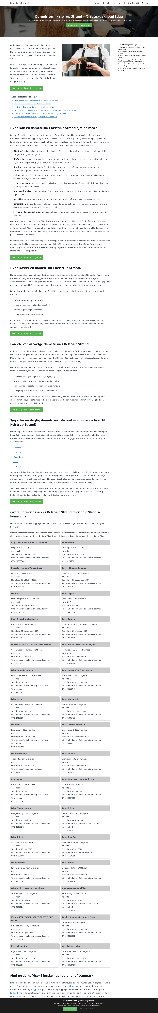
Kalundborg (18, 457)
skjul (34, 97)
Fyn (113, 3)
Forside (97, 3)
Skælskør (17, 452)
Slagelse (17, 447)
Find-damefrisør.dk (20, 2)
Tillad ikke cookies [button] (86, 1009)
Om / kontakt (133, 3)
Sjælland (121, 3)
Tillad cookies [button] (70, 1009)
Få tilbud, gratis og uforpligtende (79, 25)
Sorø (15, 461)
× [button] (156, 1000)
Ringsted (17, 466)
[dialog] (79, 1005)
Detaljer (98, 1005)
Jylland (106, 3)
